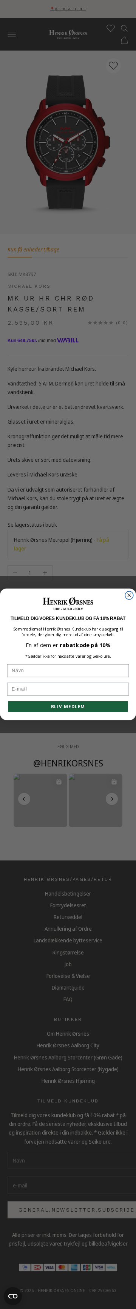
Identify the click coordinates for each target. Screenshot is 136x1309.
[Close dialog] (129, 595)
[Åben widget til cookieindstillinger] (13, 1296)
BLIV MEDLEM (68, 707)
